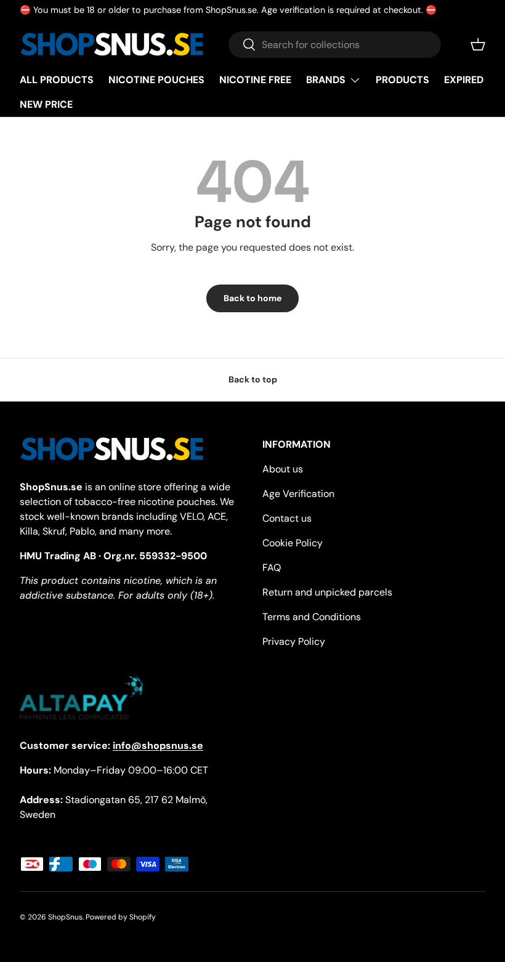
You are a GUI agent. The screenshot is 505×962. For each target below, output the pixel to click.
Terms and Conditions (311, 616)
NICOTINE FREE (255, 79)
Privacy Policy (293, 641)
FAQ (271, 567)
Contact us (287, 518)
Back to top (252, 379)
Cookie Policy (292, 542)
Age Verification (298, 493)
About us (282, 469)
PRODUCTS (402, 79)
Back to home (252, 298)
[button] (477, 44)
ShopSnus (65, 917)
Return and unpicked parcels (327, 592)
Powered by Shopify (121, 917)
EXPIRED (463, 79)
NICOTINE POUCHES (156, 79)
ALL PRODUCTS (57, 79)
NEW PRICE (46, 104)
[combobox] (334, 44)
